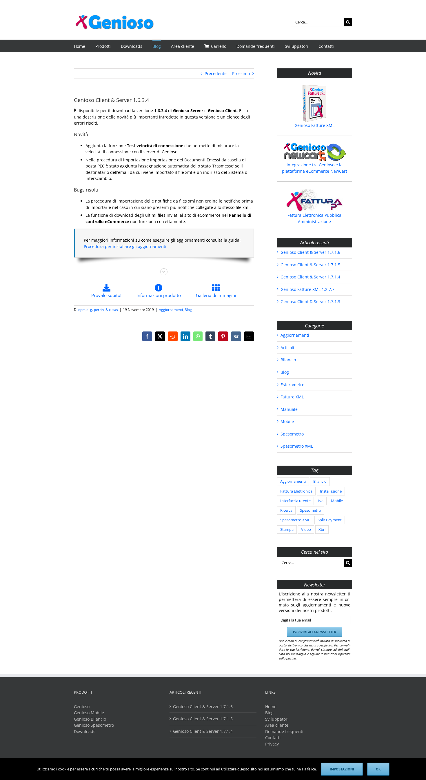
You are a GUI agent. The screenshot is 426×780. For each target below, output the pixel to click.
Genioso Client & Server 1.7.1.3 (310, 301)
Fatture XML (292, 397)
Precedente (216, 73)
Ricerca (286, 510)
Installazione (331, 491)
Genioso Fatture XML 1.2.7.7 (307, 289)
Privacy (272, 744)
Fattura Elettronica (296, 491)
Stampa (287, 529)
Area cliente (276, 725)
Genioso (82, 706)
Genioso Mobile (89, 712)
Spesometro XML (297, 446)
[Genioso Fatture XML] (314, 103)
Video (306, 529)
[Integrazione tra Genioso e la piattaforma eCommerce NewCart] (314, 152)
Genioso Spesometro (94, 725)
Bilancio (288, 359)
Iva (320, 500)
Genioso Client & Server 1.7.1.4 (310, 277)
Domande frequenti (284, 731)
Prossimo (241, 73)
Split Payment (330, 519)
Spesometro (292, 434)
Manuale (289, 409)
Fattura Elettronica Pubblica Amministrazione (314, 218)
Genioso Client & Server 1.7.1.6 (310, 252)
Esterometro (292, 384)
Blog (188, 309)
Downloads (84, 731)
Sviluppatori (277, 719)
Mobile (287, 421)
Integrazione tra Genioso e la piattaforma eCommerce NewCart (314, 168)
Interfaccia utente (295, 500)
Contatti (273, 737)
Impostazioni (342, 769)
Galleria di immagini (216, 295)
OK (378, 769)
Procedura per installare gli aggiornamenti (125, 246)
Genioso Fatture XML (314, 125)
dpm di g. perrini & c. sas (98, 309)
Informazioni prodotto (158, 295)
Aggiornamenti (171, 309)
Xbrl (321, 529)
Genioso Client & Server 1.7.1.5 (310, 264)
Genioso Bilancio (90, 719)
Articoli (287, 347)
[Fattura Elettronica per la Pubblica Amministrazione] (314, 200)
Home (270, 706)
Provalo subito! (106, 295)
